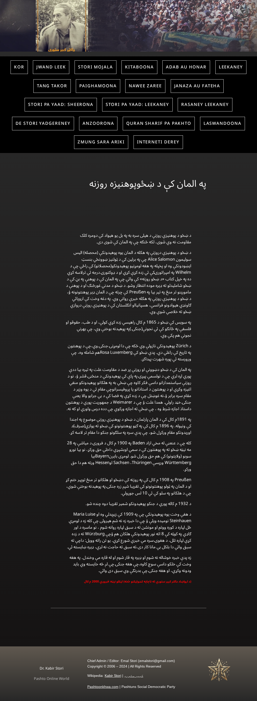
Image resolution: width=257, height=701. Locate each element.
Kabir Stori (113, 676)
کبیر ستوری (133, 676)
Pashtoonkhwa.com (102, 687)
